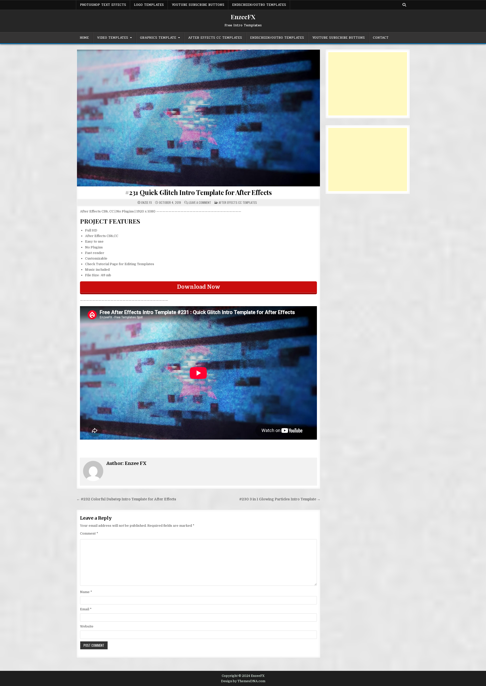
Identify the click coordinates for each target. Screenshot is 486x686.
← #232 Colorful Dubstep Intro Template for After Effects (126, 499)
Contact (381, 37)
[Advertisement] (367, 83)
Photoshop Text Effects (103, 4)
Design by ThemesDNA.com (243, 681)
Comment (89, 533)
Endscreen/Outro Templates (259, 4)
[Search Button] (404, 5)
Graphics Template (158, 37)
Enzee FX (146, 202)
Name (86, 592)
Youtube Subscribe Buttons (198, 4)
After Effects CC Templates (215, 37)
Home (84, 37)
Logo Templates (149, 4)
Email (86, 609)
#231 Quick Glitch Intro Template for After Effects (198, 192)
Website (86, 626)
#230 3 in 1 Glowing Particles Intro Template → (279, 499)
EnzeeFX (243, 17)
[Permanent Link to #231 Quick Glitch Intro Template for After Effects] (198, 118)
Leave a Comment (200, 202)
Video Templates (112, 37)
